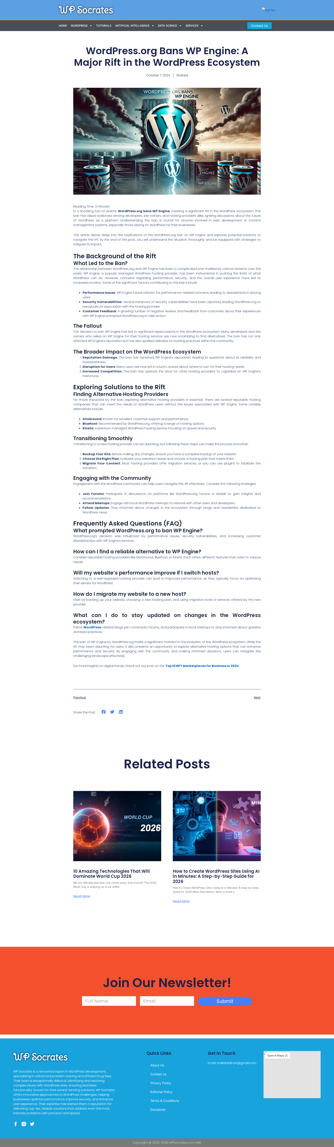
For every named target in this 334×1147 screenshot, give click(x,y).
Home (63, 25)
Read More (81, 896)
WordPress (79, 25)
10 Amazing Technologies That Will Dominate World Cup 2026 (111, 873)
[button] (103, 712)
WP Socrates (86, 10)
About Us (157, 1065)
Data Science (167, 25)
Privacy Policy (160, 1083)
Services (192, 25)
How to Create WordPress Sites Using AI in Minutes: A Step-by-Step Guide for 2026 (216, 876)
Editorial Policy (161, 1092)
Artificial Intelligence (132, 25)
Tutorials (103, 25)
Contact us (158, 1074)
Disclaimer (158, 1110)
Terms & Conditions (164, 1101)
